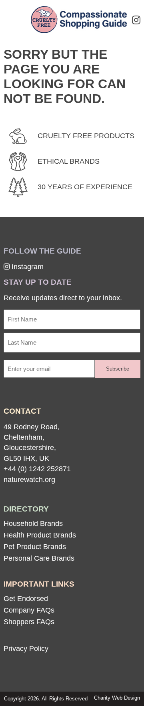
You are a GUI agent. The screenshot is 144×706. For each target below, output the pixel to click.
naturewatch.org (29, 480)
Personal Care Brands (39, 558)
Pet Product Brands (35, 547)
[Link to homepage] (79, 20)
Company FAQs (29, 610)
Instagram (27, 267)
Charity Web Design (117, 698)
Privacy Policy (26, 648)
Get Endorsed (26, 599)
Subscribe (117, 369)
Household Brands (33, 524)
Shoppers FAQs (29, 622)
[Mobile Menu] (17, 18)
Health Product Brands (40, 535)
